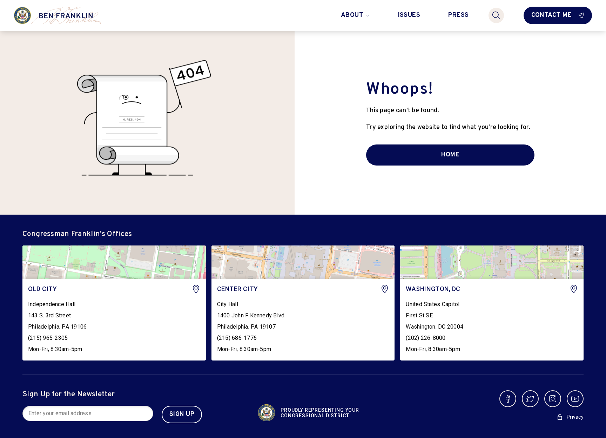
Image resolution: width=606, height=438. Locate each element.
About (352, 15)
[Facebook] (507, 398)
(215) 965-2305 (48, 338)
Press (458, 15)
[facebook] (507, 398)
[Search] (496, 15)
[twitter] (530, 398)
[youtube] (575, 398)
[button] (87, 413)
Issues (409, 15)
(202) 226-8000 (425, 338)
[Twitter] (530, 398)
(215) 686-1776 (237, 338)
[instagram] (552, 398)
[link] (103, 302)
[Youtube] (575, 398)
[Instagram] (552, 398)
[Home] (70, 15)
